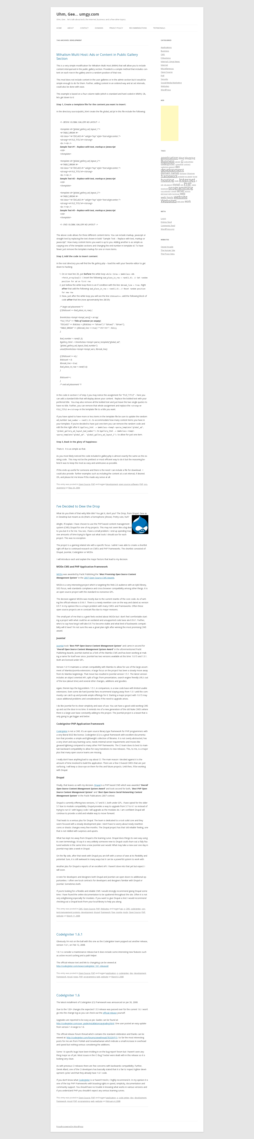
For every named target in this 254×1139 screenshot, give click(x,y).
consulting (179, 164)
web (98, 976)
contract (187, 164)
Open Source (84, 484)
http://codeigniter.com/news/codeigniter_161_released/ (82, 966)
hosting (167, 180)
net (182, 185)
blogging (190, 158)
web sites (180, 202)
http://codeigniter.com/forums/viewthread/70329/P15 (92, 1037)
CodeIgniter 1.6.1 (69, 934)
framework (106, 912)
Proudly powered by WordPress (69, 1126)
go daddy (188, 177)
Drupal (97, 785)
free (113, 912)
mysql (69, 976)
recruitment (166, 191)
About (70, 28)
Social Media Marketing (171, 82)
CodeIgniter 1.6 (68, 995)
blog (181, 158)
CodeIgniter (61, 731)
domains (183, 173)
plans (194, 185)
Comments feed (168, 225)
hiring (195, 177)
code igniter (124, 1097)
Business (165, 51)
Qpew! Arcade (167, 246)
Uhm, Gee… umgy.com (77, 14)
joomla (119, 912)
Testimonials (159, 28)
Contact (84, 28)
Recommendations (138, 28)
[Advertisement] (169, 123)
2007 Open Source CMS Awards (99, 577)
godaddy (181, 177)
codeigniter (136, 908)
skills (170, 194)
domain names (170, 173)
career (177, 162)
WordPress (166, 89)
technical (175, 194)
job (162, 185)
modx (125, 912)
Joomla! (60, 645)
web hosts (167, 197)
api (121, 908)
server (180, 191)
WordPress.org (167, 229)
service (187, 191)
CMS (81, 908)
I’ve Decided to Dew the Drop (78, 506)
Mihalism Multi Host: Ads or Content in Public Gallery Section (97, 56)
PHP (93, 484)
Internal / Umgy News (170, 61)
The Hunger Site (168, 250)
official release (110, 1012)
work (188, 201)
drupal (97, 912)
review (173, 191)
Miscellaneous (167, 68)
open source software (129, 484)
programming (90, 976)
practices (164, 189)
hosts (176, 181)
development (112, 484)
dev (131, 973)
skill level (164, 194)
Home (59, 28)
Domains (99, 28)
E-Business (166, 58)
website (59, 915)
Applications (166, 47)
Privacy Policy (116, 28)
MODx (59, 574)
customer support (168, 167)
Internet (164, 65)
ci (124, 908)
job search (168, 185)
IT (196, 181)
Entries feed (166, 222)
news (75, 976)
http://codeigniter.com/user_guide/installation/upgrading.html (85, 1023)
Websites (105, 908)
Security (164, 79)
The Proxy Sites (168, 253)
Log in (163, 218)
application (111, 973)
